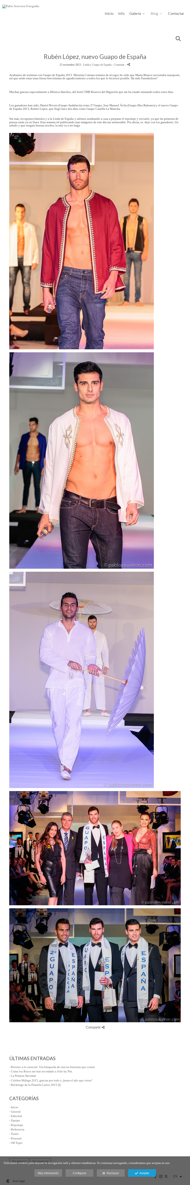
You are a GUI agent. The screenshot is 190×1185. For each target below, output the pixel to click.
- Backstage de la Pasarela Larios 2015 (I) (35, 1085)
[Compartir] (128, 64)
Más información (48, 1173)
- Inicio (13, 1107)
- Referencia (16, 1129)
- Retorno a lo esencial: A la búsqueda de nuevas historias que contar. (52, 1067)
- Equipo (14, 1120)
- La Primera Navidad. (22, 1076)
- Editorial (15, 1116)
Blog (154, 13)
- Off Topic (16, 1143)
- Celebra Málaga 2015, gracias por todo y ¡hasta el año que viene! (50, 1080)
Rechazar (112, 1173)
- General (15, 1111)
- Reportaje (16, 1125)
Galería (135, 13)
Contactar (176, 13)
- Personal (15, 1138)
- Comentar (118, 64)
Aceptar (143, 1173)
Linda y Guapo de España (97, 64)
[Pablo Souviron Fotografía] (20, 8)
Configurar (79, 1173)
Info (121, 13)
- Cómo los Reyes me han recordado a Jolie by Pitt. (41, 1071)
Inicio (109, 13)
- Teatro (14, 1134)
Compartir (94, 1027)
